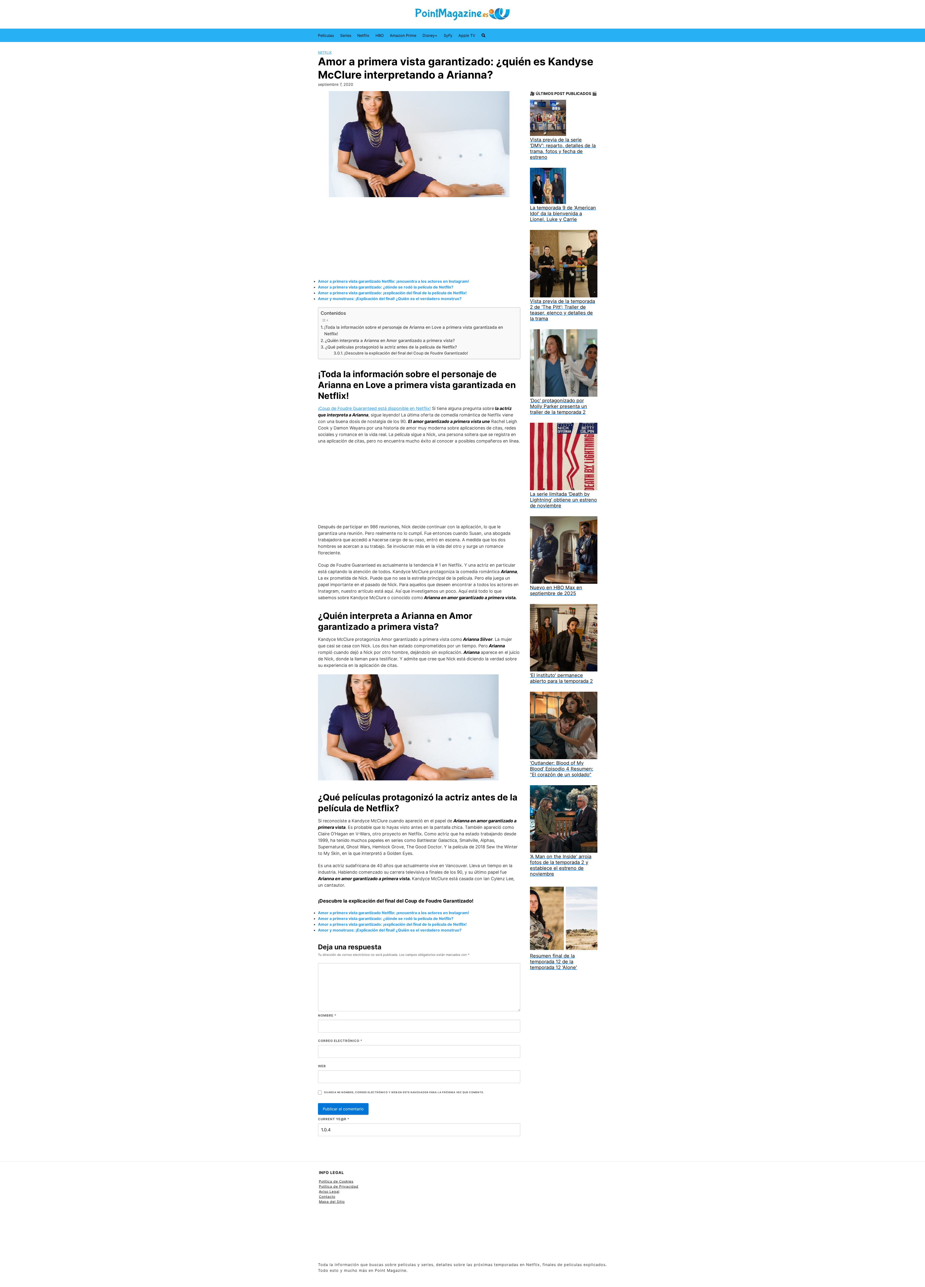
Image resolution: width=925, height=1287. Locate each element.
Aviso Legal (329, 1191)
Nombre (327, 1015)
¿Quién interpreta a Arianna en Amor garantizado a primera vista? (390, 340)
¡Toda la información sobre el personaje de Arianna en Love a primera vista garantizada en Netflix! (413, 330)
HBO (380, 35)
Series (345, 35)
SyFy (448, 35)
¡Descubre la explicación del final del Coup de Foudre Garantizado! (406, 353)
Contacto (327, 1196)
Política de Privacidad (338, 1186)
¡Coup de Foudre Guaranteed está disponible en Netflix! (374, 408)
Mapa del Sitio (332, 1202)
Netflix (363, 35)
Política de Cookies (336, 1181)
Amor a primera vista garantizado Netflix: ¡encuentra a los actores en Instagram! (393, 281)
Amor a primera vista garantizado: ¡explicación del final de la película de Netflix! (392, 292)
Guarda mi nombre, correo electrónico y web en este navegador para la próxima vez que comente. (404, 1092)
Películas (326, 35)
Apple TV (466, 35)
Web (322, 1066)
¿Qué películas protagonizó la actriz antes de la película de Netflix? (391, 346)
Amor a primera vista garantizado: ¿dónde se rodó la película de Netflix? (385, 287)
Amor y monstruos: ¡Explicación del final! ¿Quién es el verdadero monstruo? (390, 298)
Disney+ (430, 35)
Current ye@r (333, 1119)
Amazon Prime (403, 35)
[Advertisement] (419, 238)
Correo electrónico (340, 1041)
